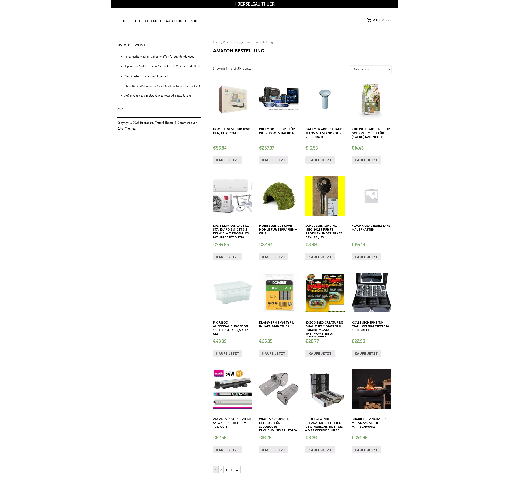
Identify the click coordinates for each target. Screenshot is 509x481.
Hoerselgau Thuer (255, 4)
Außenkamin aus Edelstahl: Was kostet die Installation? (157, 95)
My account (176, 21)
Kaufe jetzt (227, 160)
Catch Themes (126, 128)
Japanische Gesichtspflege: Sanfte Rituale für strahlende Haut (162, 66)
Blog (124, 21)
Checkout (153, 21)
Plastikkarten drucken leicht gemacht (147, 76)
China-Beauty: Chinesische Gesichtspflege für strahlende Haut (162, 86)
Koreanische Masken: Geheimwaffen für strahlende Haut (159, 56)
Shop (195, 21)
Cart (136, 21)
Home (217, 42)
